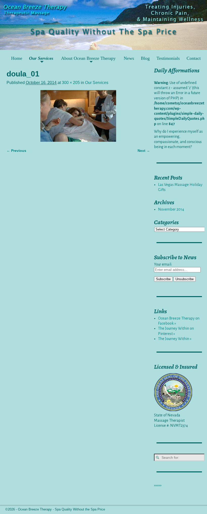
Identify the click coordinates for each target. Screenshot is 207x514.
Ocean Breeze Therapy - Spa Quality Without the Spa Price (61, 509)
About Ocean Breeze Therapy (88, 58)
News (129, 58)
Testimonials (168, 58)
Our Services (41, 58)
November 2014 (171, 209)
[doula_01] (78, 116)
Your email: (163, 264)
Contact (194, 58)
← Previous (16, 151)
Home (16, 58)
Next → (144, 151)
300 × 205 (71, 82)
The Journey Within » (174, 339)
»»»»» (158, 485)
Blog (145, 58)
